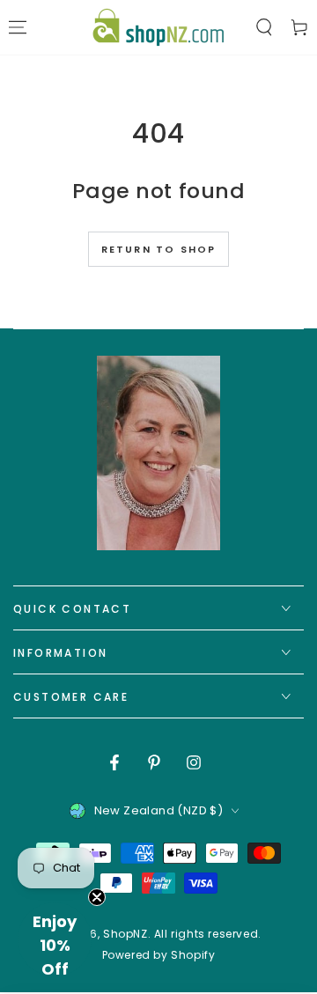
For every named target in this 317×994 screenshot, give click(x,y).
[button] (264, 27)
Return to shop (159, 249)
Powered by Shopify (159, 955)
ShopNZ (125, 933)
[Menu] (17, 27)
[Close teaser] (97, 897)
